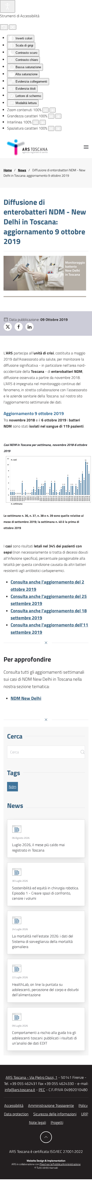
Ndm (12, 786)
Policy (83, 1105)
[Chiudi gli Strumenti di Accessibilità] (12, 27)
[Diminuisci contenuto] (45, 110)
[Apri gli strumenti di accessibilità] (7, 6)
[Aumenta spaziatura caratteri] (58, 128)
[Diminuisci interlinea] (36, 122)
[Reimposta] (4, 27)
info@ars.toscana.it (20, 1089)
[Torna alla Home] (27, 147)
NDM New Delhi (26, 698)
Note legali (37, 1122)
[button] (86, 147)
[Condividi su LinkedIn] (29, 327)
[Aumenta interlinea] (43, 122)
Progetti (57, 1122)
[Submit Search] (82, 752)
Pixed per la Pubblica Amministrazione (60, 1164)
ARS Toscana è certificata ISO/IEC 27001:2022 (46, 1151)
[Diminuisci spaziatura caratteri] (51, 128)
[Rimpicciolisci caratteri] (51, 116)
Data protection (16, 1114)
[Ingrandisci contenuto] (53, 110)
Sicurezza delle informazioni (54, 1114)
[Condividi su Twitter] (8, 327)
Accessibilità (13, 1105)
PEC (42, 1089)
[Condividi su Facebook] (18, 327)
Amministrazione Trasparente (51, 1105)
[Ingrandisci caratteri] (58, 116)
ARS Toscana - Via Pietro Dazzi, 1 (31, 1077)
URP (84, 1114)
